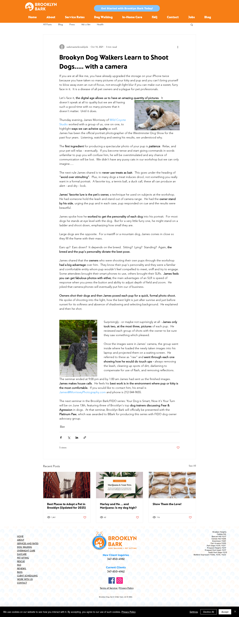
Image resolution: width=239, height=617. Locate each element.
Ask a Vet (85, 24)
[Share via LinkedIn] (76, 437)
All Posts (47, 24)
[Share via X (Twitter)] (68, 437)
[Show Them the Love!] (172, 485)
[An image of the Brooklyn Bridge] (66, 485)
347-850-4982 (116, 558)
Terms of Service (109, 588)
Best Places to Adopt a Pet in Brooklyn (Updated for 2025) (66, 505)
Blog (60, 24)
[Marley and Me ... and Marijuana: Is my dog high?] (119, 485)
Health (100, 24)
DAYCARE (22, 554)
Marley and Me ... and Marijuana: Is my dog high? (118, 505)
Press (72, 24)
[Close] (235, 611)
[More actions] (178, 47)
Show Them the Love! (167, 504)
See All (192, 465)
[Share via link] (84, 437)
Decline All (208, 611)
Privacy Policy (126, 588)
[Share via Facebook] (60, 437)
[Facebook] (111, 580)
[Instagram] (119, 580)
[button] (127, 8)
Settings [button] (194, 611)
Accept (224, 611)
